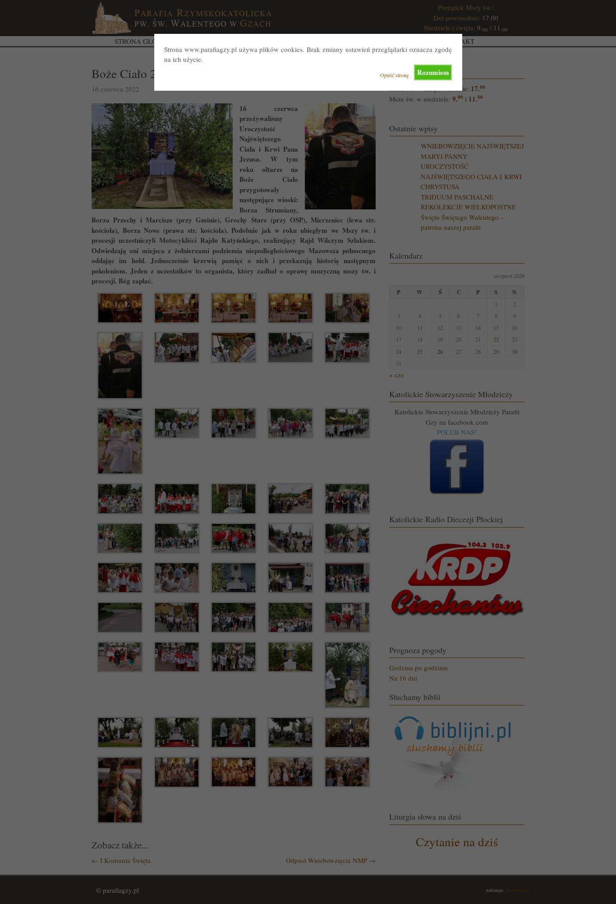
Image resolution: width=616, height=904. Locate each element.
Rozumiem (433, 72)
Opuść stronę (394, 75)
